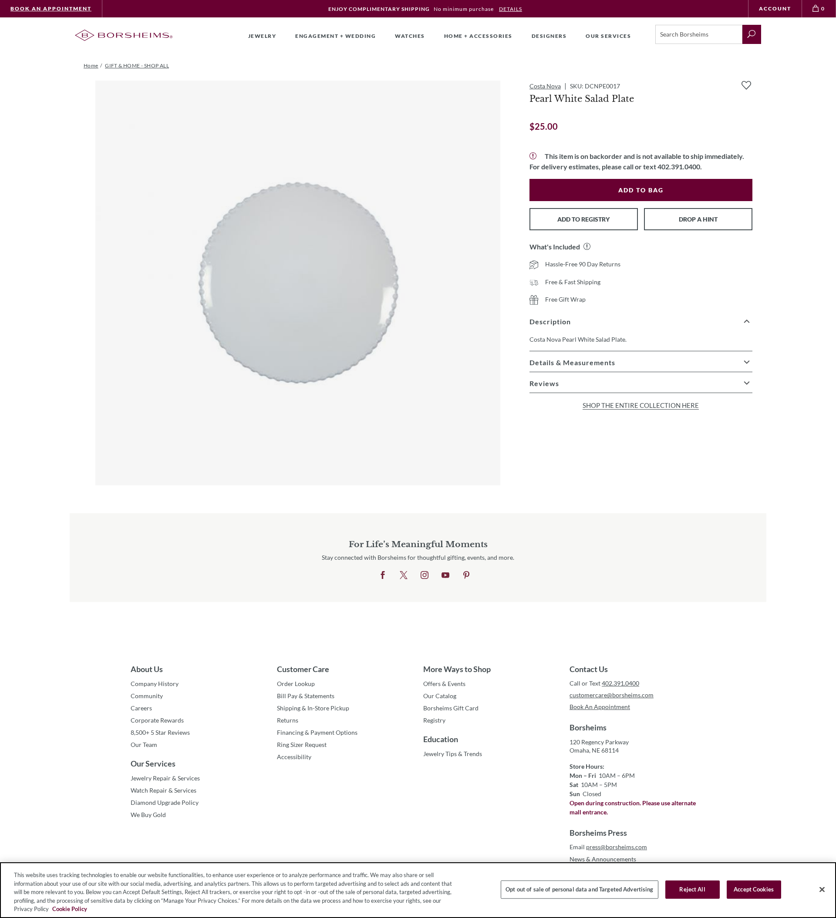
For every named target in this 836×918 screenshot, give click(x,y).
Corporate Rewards (157, 720)
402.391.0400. (679, 166)
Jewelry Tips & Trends (452, 753)
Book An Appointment (50, 8)
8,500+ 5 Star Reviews (160, 732)
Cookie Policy (69, 908)
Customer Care (303, 669)
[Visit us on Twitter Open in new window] (404, 575)
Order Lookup (296, 683)
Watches (410, 36)
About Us (147, 669)
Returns (287, 720)
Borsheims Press (598, 832)
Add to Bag (641, 190)
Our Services (153, 763)
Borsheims (588, 727)
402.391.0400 (620, 683)
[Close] (822, 889)
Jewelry (262, 36)
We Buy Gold (148, 814)
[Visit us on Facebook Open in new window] (383, 575)
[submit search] (751, 34)
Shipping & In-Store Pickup (313, 708)
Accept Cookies (754, 889)
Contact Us (589, 669)
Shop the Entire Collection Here (641, 405)
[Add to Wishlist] (746, 85)
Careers (141, 708)
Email (608, 847)
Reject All (692, 889)
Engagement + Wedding (335, 36)
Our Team (144, 744)
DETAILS (510, 9)
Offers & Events (444, 683)
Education (440, 739)
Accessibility (294, 756)
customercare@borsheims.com (612, 695)
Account (775, 8)
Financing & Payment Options (317, 732)
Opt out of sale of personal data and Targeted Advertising (579, 889)
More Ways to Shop (457, 669)
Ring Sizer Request (302, 744)
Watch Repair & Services (163, 790)
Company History (155, 683)
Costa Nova (545, 86)
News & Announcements (603, 859)
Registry (434, 720)
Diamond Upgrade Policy (165, 802)
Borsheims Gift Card (451, 708)
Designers (549, 36)
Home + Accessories (478, 36)
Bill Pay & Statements (305, 695)
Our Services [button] (608, 36)
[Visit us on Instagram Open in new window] (424, 575)
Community (147, 695)
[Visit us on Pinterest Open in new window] (466, 575)
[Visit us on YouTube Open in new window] (445, 575)
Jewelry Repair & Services (165, 778)
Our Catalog (439, 695)
